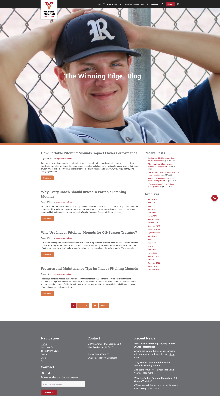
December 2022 (154, 263)
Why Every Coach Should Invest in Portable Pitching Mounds (83, 194)
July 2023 (151, 239)
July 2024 (151, 203)
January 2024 (153, 223)
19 (96, 305)
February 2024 (153, 219)
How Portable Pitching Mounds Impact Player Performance (89, 153)
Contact (45, 354)
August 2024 (152, 199)
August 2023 (152, 236)
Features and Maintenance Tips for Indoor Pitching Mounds (89, 268)
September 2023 (154, 233)
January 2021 (153, 266)
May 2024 (151, 209)
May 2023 (151, 246)
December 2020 (154, 269)
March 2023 (152, 253)
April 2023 (152, 249)
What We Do (47, 347)
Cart (43, 361)
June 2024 (152, 206)
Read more (48, 178)
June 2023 (152, 243)
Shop (43, 357)
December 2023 (154, 226)
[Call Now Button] (214, 198)
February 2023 (153, 256)
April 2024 (152, 213)
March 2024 (152, 216)
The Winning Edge (50, 350)
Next (103, 305)
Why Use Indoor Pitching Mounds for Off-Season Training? (89, 232)
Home (44, 343)
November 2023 (154, 229)
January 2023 (153, 259)
